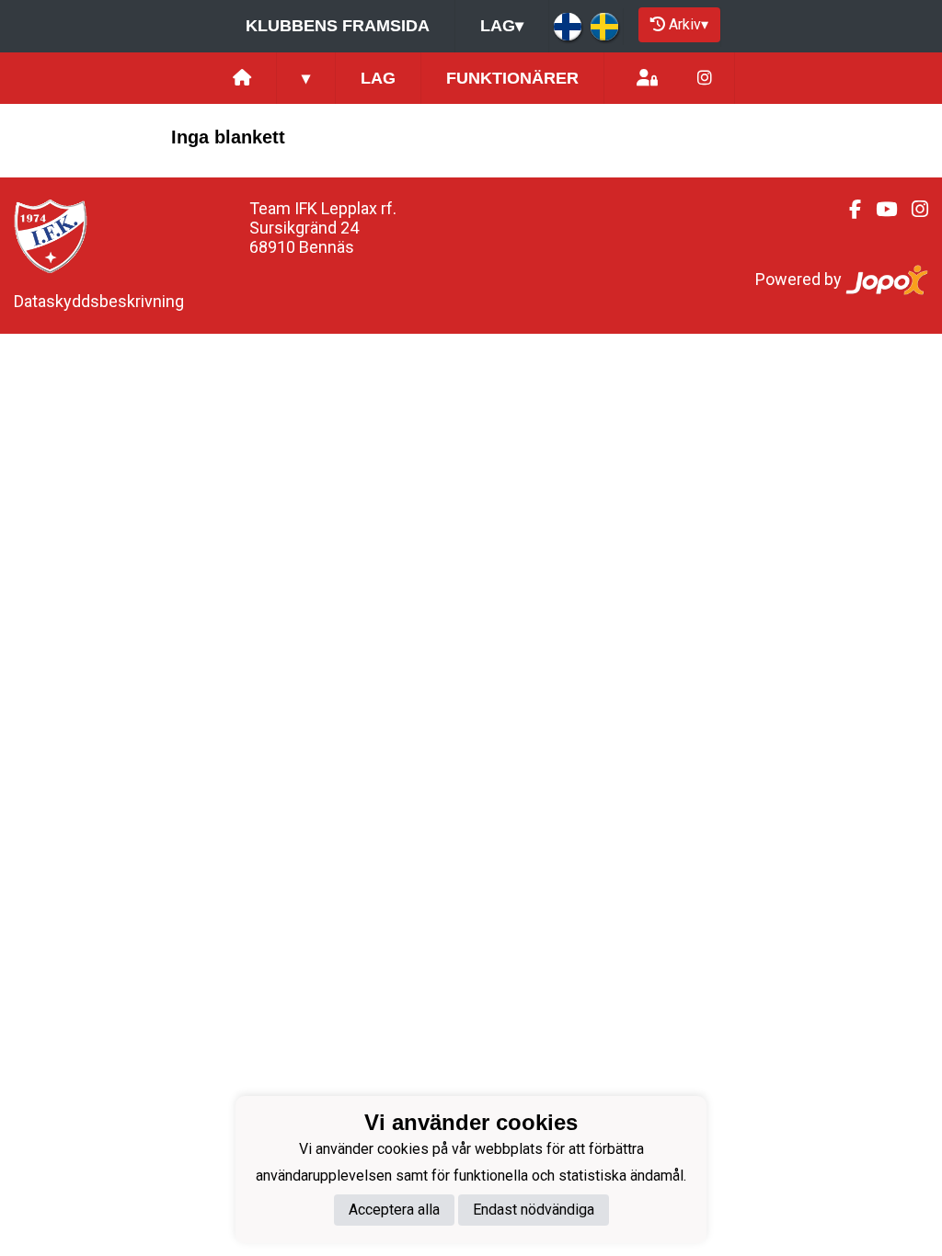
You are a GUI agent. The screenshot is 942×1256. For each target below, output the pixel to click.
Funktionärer (512, 78)
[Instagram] (705, 78)
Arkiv (688, 24)
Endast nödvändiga (533, 1209)
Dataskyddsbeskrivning (99, 301)
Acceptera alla (394, 1209)
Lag (501, 26)
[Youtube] (879, 210)
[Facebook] (847, 210)
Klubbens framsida (338, 26)
